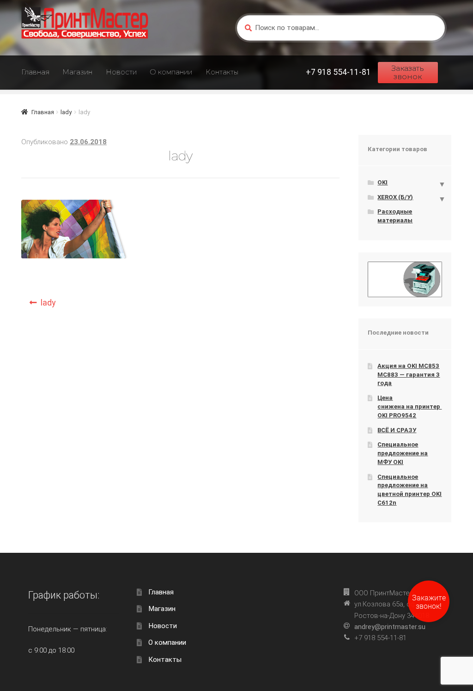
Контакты (222, 71)
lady (66, 112)
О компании (171, 71)
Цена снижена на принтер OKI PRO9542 (409, 406)
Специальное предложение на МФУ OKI (402, 453)
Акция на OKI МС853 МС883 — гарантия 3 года (408, 374)
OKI (382, 182)
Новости (121, 71)
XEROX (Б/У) (395, 197)
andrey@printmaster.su (389, 627)
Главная (35, 71)
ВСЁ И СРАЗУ (396, 430)
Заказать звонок (408, 72)
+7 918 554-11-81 (338, 72)
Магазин (77, 71)
